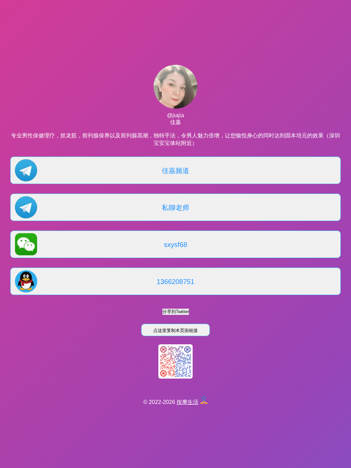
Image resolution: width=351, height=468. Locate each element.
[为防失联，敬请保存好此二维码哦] (175, 377)
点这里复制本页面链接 (175, 330)
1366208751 (175, 281)
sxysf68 (175, 244)
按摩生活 (187, 402)
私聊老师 (175, 207)
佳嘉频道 (175, 170)
